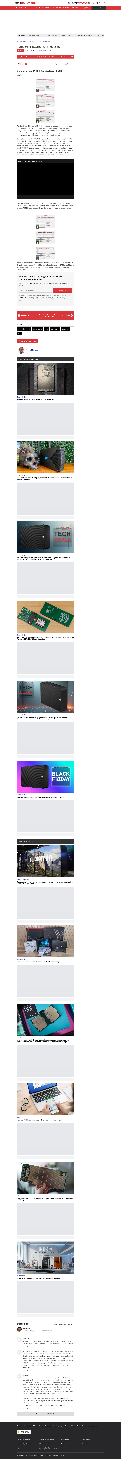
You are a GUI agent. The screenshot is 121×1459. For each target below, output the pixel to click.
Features (20, 50)
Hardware (65, 329)
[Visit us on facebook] (73, 3)
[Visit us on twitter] (76, 3)
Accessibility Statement (24, 1444)
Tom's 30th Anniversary (84, 35)
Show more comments (44, 1413)
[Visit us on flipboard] (85, 3)
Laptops (58, 8)
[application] (45, 179)
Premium (95, 8)
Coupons (85, 8)
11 (53, 317)
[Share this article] (19, 63)
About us (63, 1444)
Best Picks (22, 8)
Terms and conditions (24, 1440)
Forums (102, 8)
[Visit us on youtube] (82, 3)
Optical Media (37, 329)
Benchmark (55, 329)
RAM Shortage (66, 35)
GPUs (35, 8)
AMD (19, 333)
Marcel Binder (31, 50)
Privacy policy (64, 1440)
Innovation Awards (35, 35)
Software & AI (75, 8)
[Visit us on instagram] (79, 3)
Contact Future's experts (46, 1440)
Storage (31, 41)
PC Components (43, 8)
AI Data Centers (52, 35)
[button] (102, 3)
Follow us (60, 64)
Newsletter (70, 64)
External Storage (24, 329)
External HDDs (46, 41)
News (52, 8)
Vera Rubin (100, 35)
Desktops (66, 8)
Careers (19, 1448)
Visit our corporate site (89, 1426)
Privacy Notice (23, 297)
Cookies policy (86, 1440)
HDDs (37, 41)
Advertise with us (44, 1444)
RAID (46, 329)
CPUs (29, 8)
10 (49, 317)
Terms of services (41, 295)
